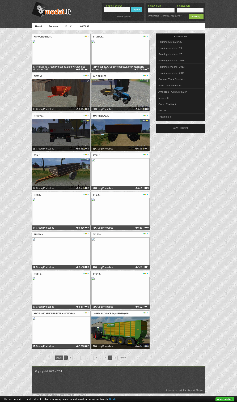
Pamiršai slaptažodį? (171, 16)
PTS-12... (97, 155)
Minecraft (163, 98)
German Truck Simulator (171, 79)
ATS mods (37, 395)
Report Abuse (195, 390)
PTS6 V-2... (39, 116)
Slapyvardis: (154, 5)
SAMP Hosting (180, 127)
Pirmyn (123, 358)
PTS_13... (38, 274)
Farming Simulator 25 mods (59, 395)
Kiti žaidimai (164, 116)
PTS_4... (96, 195)
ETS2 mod (80, 395)
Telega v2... (40, 234)
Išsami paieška (124, 16)
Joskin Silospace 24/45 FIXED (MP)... (111, 313)
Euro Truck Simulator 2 (171, 85)
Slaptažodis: (184, 5)
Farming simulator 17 (170, 54)
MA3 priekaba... (101, 116)
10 (105, 358)
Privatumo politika (176, 390)
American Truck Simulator (172, 91)
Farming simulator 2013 (171, 66)
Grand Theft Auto (167, 104)
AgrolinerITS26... (43, 37)
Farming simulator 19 (170, 48)
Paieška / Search (113, 5)
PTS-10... (97, 274)
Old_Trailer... (100, 76)
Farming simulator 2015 (171, 60)
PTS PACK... (98, 37)
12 (115, 358)
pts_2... (37, 195)
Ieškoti (136, 9)
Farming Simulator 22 (170, 41)
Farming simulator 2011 (171, 73)
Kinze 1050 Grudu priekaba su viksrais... (55, 313)
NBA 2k (162, 110)
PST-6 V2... (39, 76)
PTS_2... (37, 155)
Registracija (153, 16)
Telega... (97, 234)
